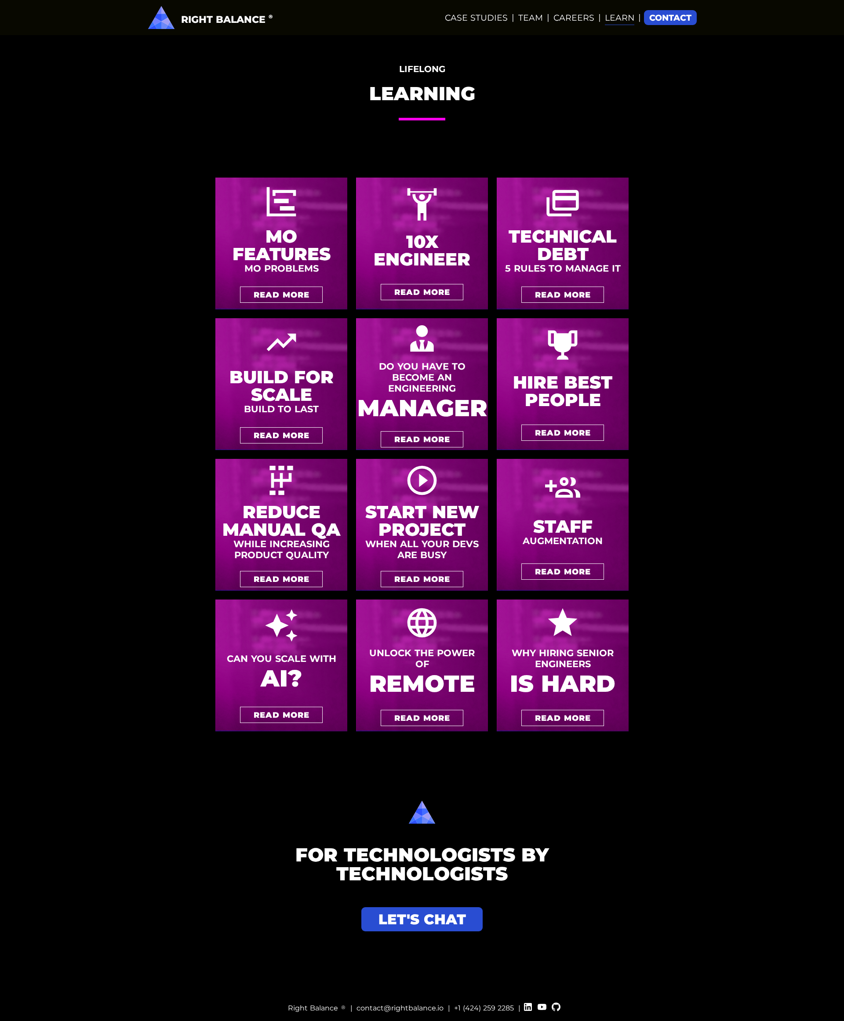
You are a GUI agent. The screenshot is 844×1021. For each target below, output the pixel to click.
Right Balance (317, 1008)
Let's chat (422, 919)
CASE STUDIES (476, 18)
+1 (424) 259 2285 (484, 1008)
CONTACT (670, 18)
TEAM (530, 18)
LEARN (619, 18)
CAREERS (573, 18)
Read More (281, 294)
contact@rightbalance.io (400, 1008)
